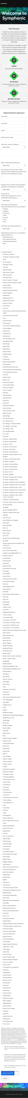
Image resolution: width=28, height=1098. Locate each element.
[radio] (13, 254)
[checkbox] (13, 215)
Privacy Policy (14, 1039)
